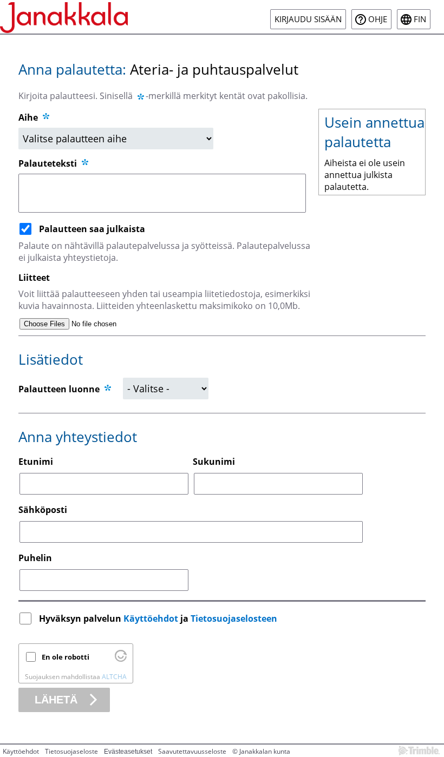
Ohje (377, 19)
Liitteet (34, 278)
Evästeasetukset (128, 751)
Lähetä (56, 700)
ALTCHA (114, 676)
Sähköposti (42, 510)
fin (420, 19)
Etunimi (35, 462)
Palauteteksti (48, 163)
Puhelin (35, 558)
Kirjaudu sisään (308, 19)
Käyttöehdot (150, 618)
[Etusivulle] (64, 17)
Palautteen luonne (59, 389)
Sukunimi (214, 462)
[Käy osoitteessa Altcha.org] (121, 659)
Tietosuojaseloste (71, 751)
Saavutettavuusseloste (192, 751)
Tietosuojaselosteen (234, 618)
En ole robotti (65, 657)
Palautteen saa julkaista (92, 229)
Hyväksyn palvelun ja (158, 618)
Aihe (28, 117)
